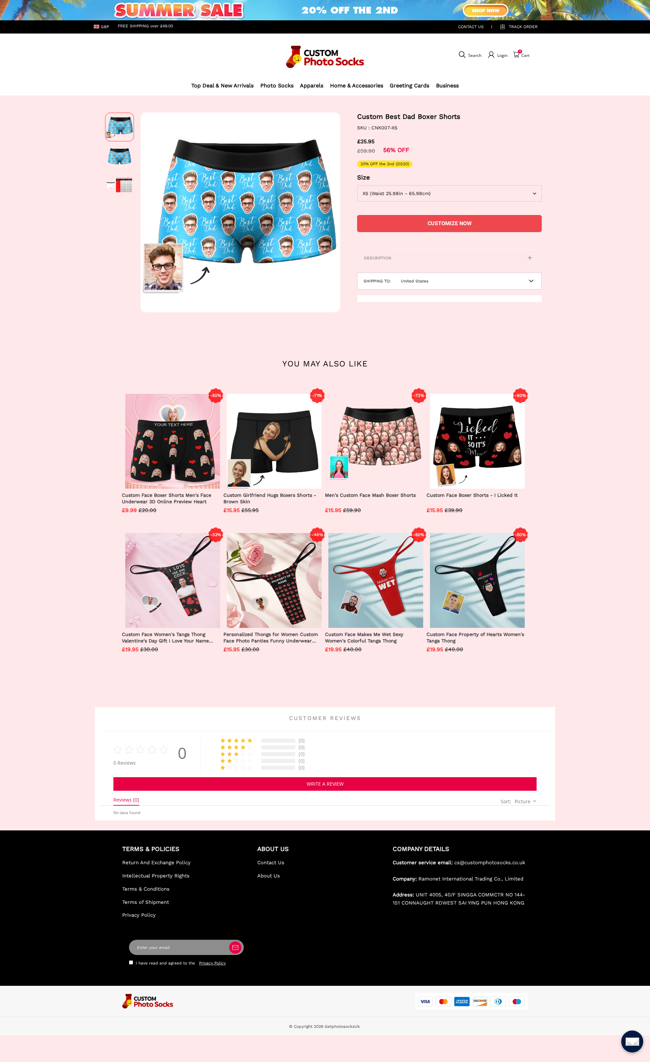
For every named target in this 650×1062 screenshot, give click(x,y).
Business (447, 85)
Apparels (311, 85)
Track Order (523, 26)
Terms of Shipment (145, 902)
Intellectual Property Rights (156, 876)
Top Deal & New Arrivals (222, 85)
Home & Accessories (356, 85)
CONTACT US (471, 26)
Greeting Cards (409, 85)
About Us (268, 876)
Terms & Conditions (146, 889)
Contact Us (270, 862)
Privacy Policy (139, 915)
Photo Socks (277, 85)
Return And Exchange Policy (156, 862)
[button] (150, 212)
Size (363, 177)
